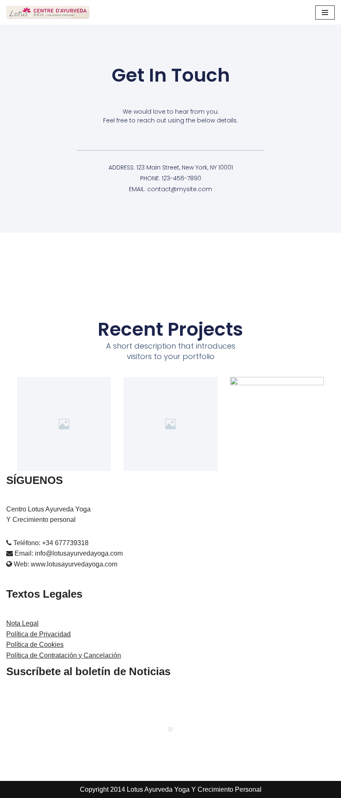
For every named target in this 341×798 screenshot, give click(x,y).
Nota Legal (22, 623)
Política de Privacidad (38, 634)
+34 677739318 (65, 542)
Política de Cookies (35, 644)
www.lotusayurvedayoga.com (74, 564)
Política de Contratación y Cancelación (63, 655)
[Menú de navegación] (325, 12)
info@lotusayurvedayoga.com (79, 553)
